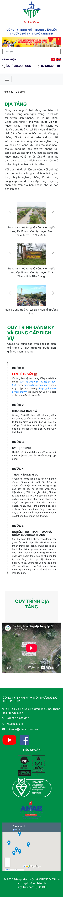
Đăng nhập (9, 59)
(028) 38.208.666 (18, 66)
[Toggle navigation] (7, 79)
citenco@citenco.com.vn (37, 385)
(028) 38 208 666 (28, 381)
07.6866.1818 (51, 66)
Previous (11, 210)
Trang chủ (7, 92)
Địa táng (20, 92)
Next (52, 210)
